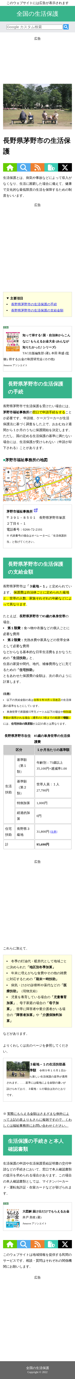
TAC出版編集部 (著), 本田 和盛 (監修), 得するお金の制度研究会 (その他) (36, 350)
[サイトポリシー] (51, 170)
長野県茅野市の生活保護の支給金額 (37, 310)
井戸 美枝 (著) (45, 1217)
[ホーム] (10, 170)
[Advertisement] (37, 59)
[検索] (66, 27)
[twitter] (65, 170)
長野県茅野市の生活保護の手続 (34, 304)
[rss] (37, 170)
